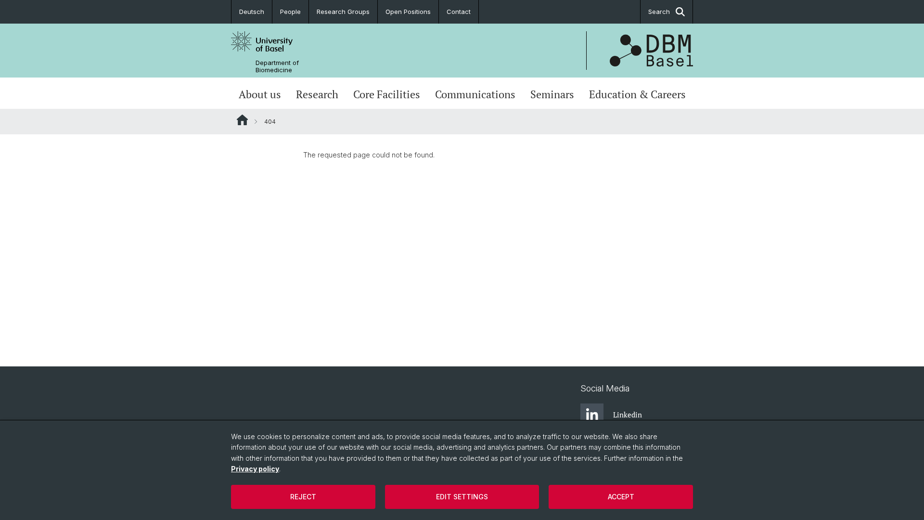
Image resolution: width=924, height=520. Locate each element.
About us (260, 94)
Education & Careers (637, 94)
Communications (475, 94)
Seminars (552, 94)
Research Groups (343, 11)
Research (317, 94)
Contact (459, 11)
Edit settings (462, 497)
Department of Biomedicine (277, 66)
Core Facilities (386, 94)
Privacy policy (255, 469)
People (290, 11)
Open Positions (408, 11)
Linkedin (627, 414)
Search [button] (659, 11)
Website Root (242, 120)
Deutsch (251, 11)
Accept (621, 497)
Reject (303, 497)
